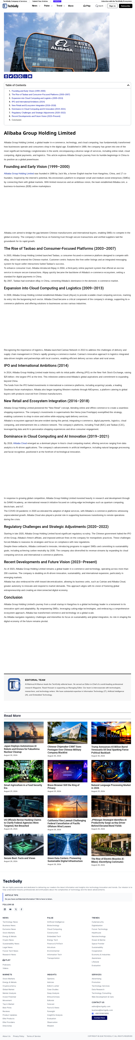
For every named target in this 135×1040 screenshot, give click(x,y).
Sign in (112, 6)
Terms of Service (34, 1036)
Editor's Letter (53, 986)
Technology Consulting (101, 993)
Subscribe (125, 6)
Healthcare (96, 933)
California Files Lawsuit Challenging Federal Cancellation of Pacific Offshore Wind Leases (67, 823)
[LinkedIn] (5, 909)
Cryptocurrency (9, 986)
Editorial (50, 1000)
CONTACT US (98, 1002)
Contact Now (99, 1018)
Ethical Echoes (53, 997)
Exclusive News (9, 929)
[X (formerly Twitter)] (16, 909)
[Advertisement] (67, 209)
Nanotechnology (99, 936)
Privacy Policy (18, 1036)
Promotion (96, 982)
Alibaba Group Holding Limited (19, 173)
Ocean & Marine (98, 940)
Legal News (8, 947)
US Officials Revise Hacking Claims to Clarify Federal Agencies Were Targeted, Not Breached (22, 822)
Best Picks (7, 1008)
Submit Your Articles (40, 1)
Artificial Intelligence (55, 922)
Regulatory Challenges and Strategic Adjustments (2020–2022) (39, 113)
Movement (7, 1000)
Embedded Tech (54, 936)
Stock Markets (9, 933)
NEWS (5, 918)
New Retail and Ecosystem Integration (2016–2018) (34, 105)
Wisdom (50, 1026)
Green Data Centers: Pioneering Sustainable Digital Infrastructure (65, 860)
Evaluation (96, 965)
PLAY (7, 960)
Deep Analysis (53, 993)
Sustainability (97, 947)
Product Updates (10, 1015)
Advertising (96, 979)
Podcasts (7, 965)
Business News (9, 925)
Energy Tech (52, 940)
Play (88, 6)
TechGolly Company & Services (15, 1)
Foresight (51, 1011)
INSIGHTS (51, 974)
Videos (5, 968)
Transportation (53, 958)
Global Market (8, 989)
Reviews (6, 1011)
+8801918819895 (102, 1013)
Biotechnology (53, 925)
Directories (7, 1026)
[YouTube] (10, 909)
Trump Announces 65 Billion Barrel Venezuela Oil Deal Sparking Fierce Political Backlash (110, 749)
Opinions (50, 979)
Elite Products (8, 1018)
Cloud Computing (54, 929)
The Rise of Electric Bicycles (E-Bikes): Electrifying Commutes (107, 860)
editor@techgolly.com (101, 1006)
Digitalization (97, 925)
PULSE (50, 918)
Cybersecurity (98, 922)
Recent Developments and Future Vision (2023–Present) (36, 116)
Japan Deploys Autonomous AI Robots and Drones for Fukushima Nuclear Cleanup (22, 749)
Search (100, 6)
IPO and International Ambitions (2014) (28, 102)
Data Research (98, 989)
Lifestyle (95, 962)
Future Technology (100, 929)
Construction (52, 933)
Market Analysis (9, 993)
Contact (57, 1)
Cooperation (97, 951)
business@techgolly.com (102, 1010)
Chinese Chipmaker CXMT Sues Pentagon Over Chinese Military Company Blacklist (64, 749)
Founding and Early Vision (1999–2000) (28, 91)
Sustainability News (11, 944)
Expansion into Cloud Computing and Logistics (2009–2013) (37, 98)
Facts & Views (53, 1008)
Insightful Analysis (54, 1015)
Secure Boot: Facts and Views (19, 858)
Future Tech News (10, 951)
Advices (50, 982)
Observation (52, 1022)
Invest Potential (9, 997)
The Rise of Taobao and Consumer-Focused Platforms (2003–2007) (41, 94)
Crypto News (8, 940)
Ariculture (51, 947)
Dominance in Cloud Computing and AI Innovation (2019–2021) (39, 109)
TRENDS (96, 918)
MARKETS (7, 974)
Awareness (96, 958)
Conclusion (16, 120)
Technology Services (101, 986)
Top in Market (8, 1004)
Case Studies (52, 989)
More (70, 6)
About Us (6, 1036)
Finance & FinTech (55, 944)
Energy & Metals (9, 936)
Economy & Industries (101, 955)
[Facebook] (21, 909)
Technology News (10, 922)
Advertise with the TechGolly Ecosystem (116, 1)
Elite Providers (9, 1022)
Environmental (53, 951)
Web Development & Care (103, 997)
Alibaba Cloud (20, 443)
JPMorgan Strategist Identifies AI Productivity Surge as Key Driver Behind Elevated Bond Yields (109, 822)
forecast (50, 1004)
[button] (6, 76)
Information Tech (54, 955)
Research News (9, 955)
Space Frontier (98, 944)
